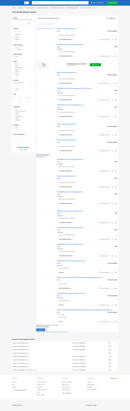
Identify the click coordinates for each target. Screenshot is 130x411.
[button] (112, 39)
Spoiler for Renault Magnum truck (66, 28)
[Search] (33, 3)
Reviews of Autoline (41, 389)
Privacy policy (40, 384)
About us (14, 382)
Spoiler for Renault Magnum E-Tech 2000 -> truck (24, 370)
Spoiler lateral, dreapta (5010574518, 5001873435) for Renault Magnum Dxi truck (79, 277)
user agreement (65, 331)
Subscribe (40, 329)
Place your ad (95, 64)
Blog (38, 392)
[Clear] (33, 21)
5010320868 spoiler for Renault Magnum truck (70, 105)
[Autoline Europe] (17, 2)
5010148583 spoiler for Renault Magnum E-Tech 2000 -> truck (74, 88)
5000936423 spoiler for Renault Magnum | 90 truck (71, 261)
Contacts (14, 387)
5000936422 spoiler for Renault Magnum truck (70, 44)
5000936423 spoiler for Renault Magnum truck (70, 244)
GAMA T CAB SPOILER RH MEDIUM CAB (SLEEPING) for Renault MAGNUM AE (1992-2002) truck (84, 310)
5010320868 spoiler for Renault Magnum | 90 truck (71, 293)
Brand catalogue (41, 394)
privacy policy (55, 331)
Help (13, 384)
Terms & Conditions (41, 382)
